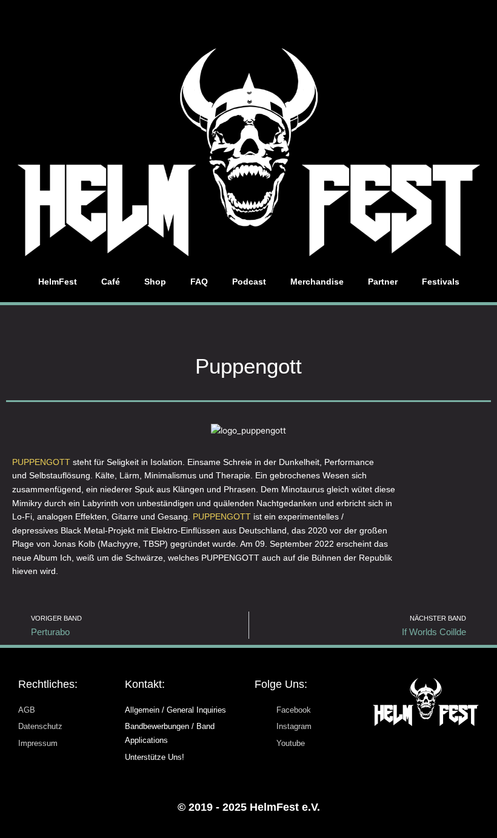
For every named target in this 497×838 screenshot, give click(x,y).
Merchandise (317, 281)
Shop (155, 281)
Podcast (249, 281)
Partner (383, 281)
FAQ (199, 281)
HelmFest (57, 281)
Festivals (440, 281)
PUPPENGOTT (41, 462)
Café (110, 281)
